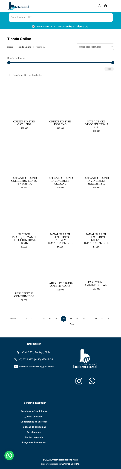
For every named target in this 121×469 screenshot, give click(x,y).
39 (77, 318)
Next (72, 324)
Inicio (10, 47)
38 (71, 318)
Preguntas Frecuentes (34, 442)
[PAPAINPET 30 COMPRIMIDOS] (24, 271)
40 (83, 318)
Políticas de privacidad (34, 426)
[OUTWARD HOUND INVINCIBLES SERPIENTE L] (96, 156)
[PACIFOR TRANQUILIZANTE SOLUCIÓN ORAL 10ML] (24, 212)
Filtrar (109, 69)
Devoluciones (34, 432)
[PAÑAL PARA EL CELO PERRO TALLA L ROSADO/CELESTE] (96, 212)
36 (56, 318)
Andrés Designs (70, 463)
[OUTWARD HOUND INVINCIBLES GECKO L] (60, 156)
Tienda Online (24, 47)
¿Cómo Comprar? (33, 416)
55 (102, 318)
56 (108, 318)
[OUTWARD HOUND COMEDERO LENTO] (24, 156)
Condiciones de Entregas (34, 421)
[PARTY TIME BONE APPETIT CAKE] (60, 266)
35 (50, 318)
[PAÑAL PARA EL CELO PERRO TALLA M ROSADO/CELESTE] (60, 212)
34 (44, 318)
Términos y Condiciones (34, 411)
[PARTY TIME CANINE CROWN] (96, 265)
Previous (13, 318)
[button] (112, 6)
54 (96, 318)
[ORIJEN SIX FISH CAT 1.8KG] (24, 99)
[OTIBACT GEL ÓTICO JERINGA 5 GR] (96, 99)
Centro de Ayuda (34, 437)
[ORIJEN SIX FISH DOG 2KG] (60, 99)
